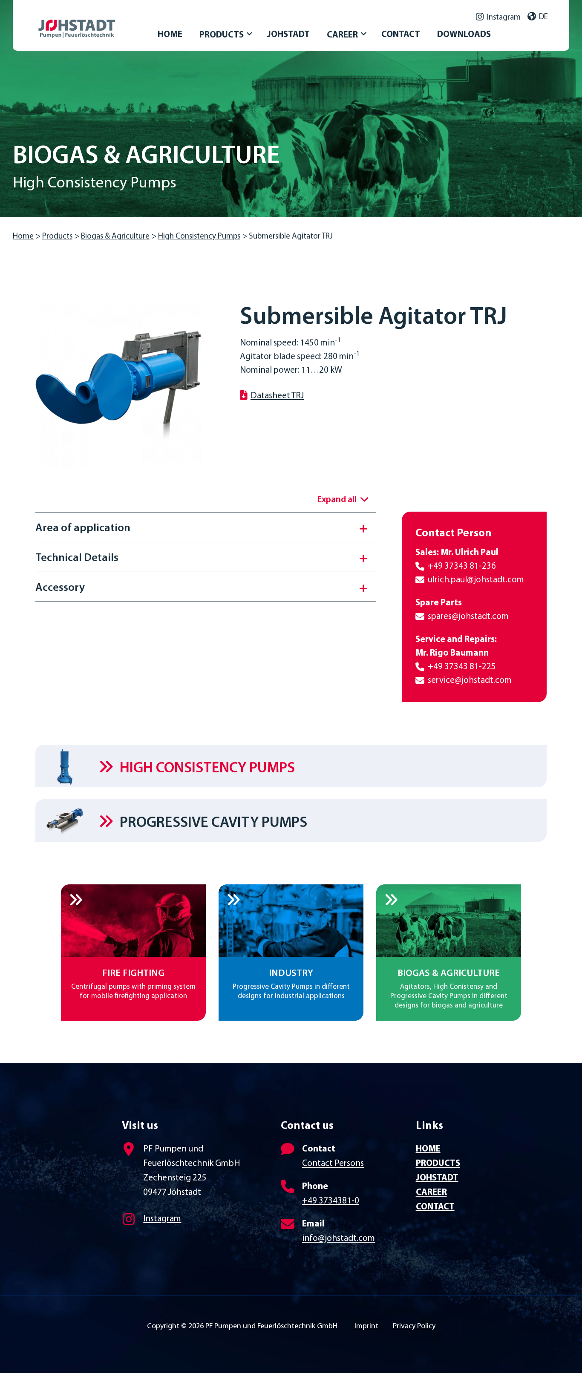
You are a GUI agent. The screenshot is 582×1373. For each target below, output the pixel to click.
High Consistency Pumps (199, 237)
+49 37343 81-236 (462, 566)
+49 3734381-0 (330, 1201)
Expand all (337, 499)
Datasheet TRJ (277, 395)
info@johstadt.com (338, 1238)
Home (23, 237)
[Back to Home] (98, 20)
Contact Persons (333, 1163)
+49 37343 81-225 (462, 666)
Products (57, 237)
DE (543, 17)
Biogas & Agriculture (115, 237)
